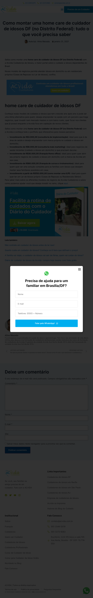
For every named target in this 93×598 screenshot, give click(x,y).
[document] (46, 299)
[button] (79, 269)
